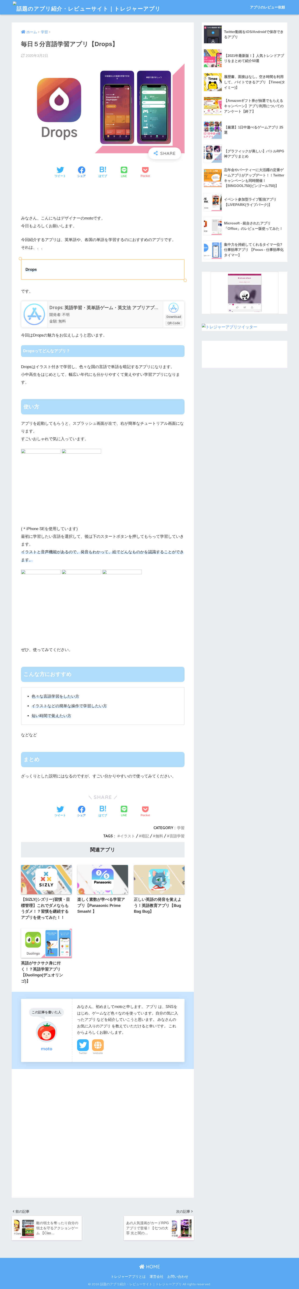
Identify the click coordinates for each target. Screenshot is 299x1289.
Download (174, 317)
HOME (152, 1267)
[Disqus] (102, 1132)
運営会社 (157, 1276)
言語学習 (177, 836)
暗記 (145, 836)
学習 (181, 827)
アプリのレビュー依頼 (267, 7)
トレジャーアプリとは (128, 1276)
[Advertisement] (103, 197)
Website (98, 1053)
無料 (159, 836)
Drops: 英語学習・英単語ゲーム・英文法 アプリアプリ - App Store (117, 307)
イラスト (127, 836)
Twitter (83, 1053)
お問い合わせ (177, 1276)
